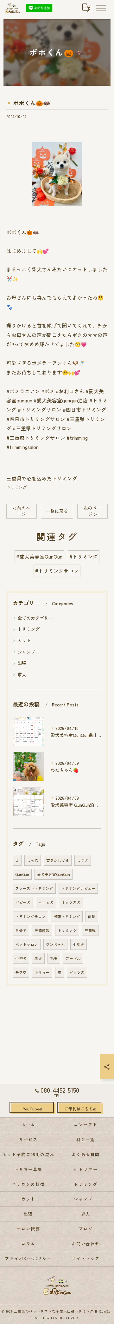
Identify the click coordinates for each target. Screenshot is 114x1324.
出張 (21, 663)
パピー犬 (22, 902)
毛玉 (54, 958)
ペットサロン (26, 944)
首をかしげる (57, 860)
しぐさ (82, 860)
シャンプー (28, 652)
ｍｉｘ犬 (46, 902)
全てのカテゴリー (35, 618)
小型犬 (21, 958)
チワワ (21, 972)
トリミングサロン (30, 916)
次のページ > (92, 511)
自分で (21, 930)
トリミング (16, 487)
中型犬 (78, 944)
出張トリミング (67, 916)
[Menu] (100, 8)
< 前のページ (21, 511)
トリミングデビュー (78, 888)
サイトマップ (86, 1258)
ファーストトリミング (34, 888)
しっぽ (32, 860)
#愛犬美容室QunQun (39, 556)
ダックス (77, 972)
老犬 (38, 958)
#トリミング (83, 556)
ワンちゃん (55, 944)
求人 (21, 674)
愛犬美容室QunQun (53, 874)
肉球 (92, 916)
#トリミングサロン (57, 570)
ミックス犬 (70, 902)
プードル (73, 958)
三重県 (90, 930)
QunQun (22, 874)
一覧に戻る (57, 511)
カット (24, 640)
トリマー (42, 972)
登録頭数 (42, 930)
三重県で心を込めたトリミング (41, 478)
